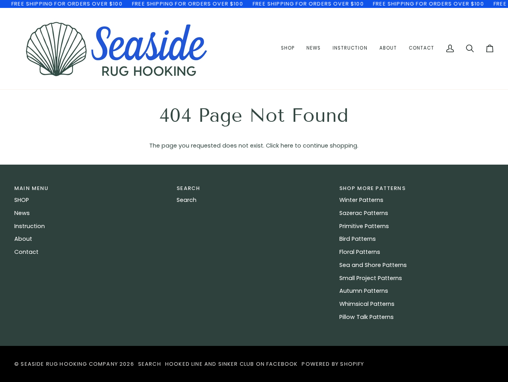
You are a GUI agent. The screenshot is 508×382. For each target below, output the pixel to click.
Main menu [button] (31, 188)
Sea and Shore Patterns (373, 265)
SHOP (21, 200)
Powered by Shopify (333, 364)
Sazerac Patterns (363, 213)
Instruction (29, 226)
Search (186, 200)
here (287, 146)
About (23, 239)
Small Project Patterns (370, 278)
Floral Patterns (359, 252)
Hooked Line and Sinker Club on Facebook (231, 364)
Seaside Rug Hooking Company (69, 364)
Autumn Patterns (363, 291)
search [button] (188, 188)
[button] (350, 48)
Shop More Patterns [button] (372, 188)
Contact (26, 252)
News (22, 213)
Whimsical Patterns (366, 304)
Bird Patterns (357, 239)
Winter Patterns (361, 200)
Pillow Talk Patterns (366, 317)
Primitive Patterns (364, 226)
